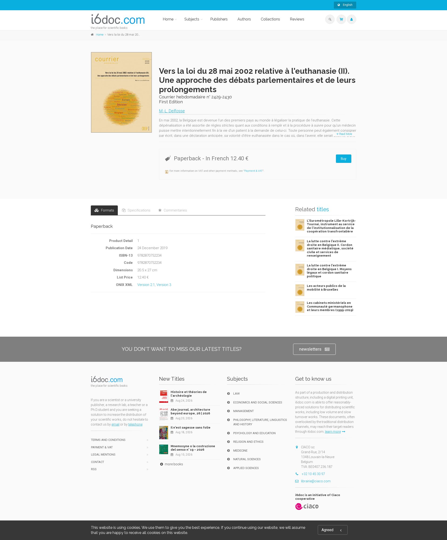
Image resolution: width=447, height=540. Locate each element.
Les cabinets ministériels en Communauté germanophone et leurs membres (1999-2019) (330, 306)
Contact (97, 462)
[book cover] (121, 92)
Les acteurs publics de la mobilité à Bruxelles (326, 287)
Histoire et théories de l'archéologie (189, 393)
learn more (333, 431)
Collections (270, 19)
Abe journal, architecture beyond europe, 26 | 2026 (190, 411)
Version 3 (163, 285)
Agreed (327, 530)
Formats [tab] (107, 210)
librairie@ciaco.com (316, 481)
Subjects (191, 19)
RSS (94, 469)
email (115, 424)
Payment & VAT (253, 170)
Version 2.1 (146, 285)
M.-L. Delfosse (172, 110)
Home (168, 19)
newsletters (310, 349)
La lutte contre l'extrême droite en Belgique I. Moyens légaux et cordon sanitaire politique (329, 271)
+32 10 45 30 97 (313, 474)
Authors (244, 19)
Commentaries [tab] (175, 210)
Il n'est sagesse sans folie (190, 427)
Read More (345, 134)
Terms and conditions (108, 440)
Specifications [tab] (138, 210)
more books (173, 464)
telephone (135, 424)
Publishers (219, 19)
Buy (343, 159)
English (347, 5)
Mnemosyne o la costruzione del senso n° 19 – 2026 (193, 448)
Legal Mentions (103, 454)
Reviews (297, 19)
